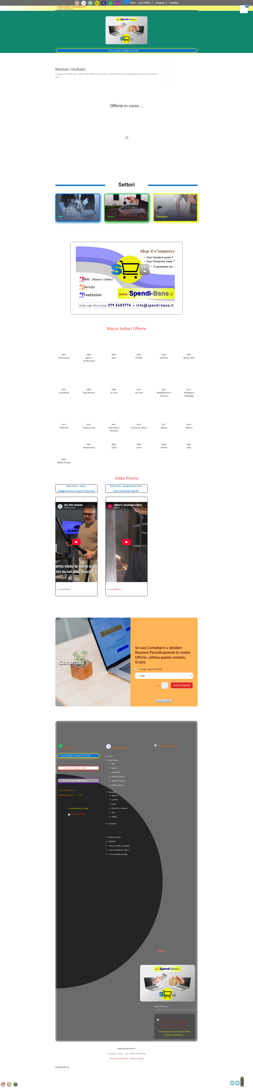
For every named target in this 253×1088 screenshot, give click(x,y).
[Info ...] (16, 1085)
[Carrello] (97, 4)
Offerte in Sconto (118, 781)
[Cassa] (103, 4)
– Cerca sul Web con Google (118, 846)
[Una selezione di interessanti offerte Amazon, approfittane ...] (174, 1026)
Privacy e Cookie (114, 837)
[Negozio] (90, 4)
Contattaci (174, 3)
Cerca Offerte (144, 3)
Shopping (160, 3)
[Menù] (83, 4)
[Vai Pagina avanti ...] (237, 1084)
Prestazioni (116, 772)
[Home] (77, 4)
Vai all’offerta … (66, 589)
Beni (113, 763)
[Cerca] (110, 4)
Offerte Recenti (117, 785)
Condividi (111, 841)
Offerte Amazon (118, 776)
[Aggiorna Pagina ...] (3, 1085)
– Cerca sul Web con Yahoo (118, 850)
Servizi (114, 768)
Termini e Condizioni (120, 808)
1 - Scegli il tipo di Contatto (150, 669)
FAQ (113, 812)
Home (132, 3)
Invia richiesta (181, 685)
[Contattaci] (117, 4)
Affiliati (114, 817)
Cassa (114, 804)
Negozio (115, 795)
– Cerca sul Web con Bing (117, 854)
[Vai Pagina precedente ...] (232, 1084)
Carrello (115, 799)
